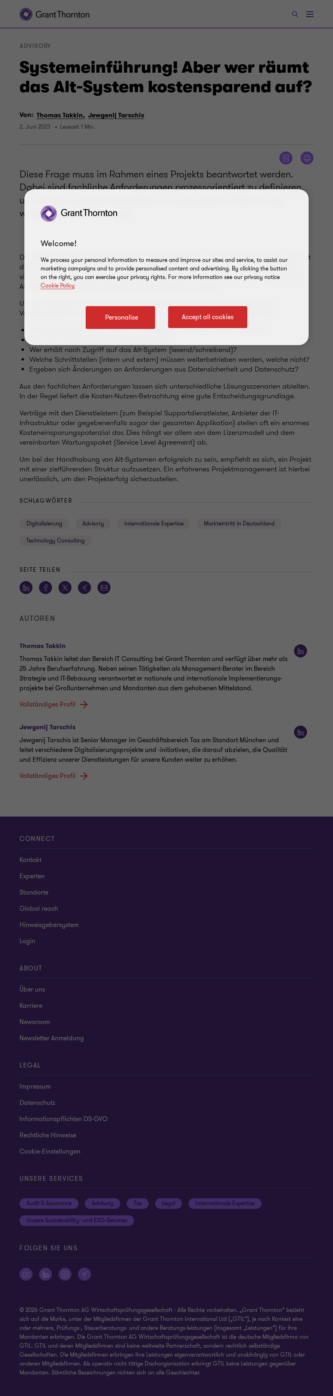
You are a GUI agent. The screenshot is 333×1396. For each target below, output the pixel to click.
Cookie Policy (58, 286)
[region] (166, 267)
